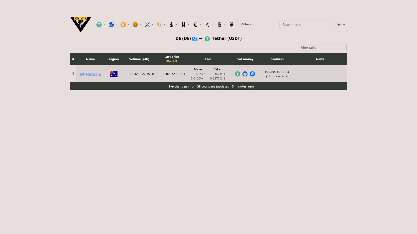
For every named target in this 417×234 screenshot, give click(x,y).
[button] (101, 24)
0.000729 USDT (174, 74)
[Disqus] (208, 146)
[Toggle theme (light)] (341, 25)
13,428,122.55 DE (142, 74)
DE (195, 38)
